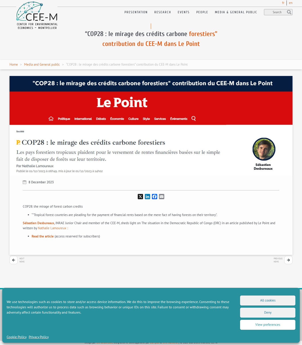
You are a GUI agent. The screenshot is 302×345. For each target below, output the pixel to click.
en (290, 3)
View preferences (267, 324)
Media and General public (42, 64)
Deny (267, 312)
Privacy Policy (39, 337)
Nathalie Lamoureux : (53, 228)
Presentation (136, 12)
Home (14, 64)
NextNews (22, 260)
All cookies (267, 300)
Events (184, 12)
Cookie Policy (17, 337)
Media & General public (236, 12)
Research (162, 12)
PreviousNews (278, 260)
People (202, 12)
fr (283, 3)
